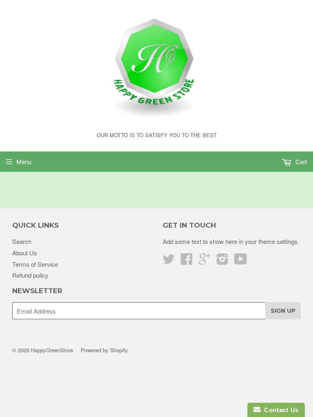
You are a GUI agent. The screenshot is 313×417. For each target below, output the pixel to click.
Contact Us (279, 409)
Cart (300, 161)
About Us (24, 252)
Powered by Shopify (104, 350)
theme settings (278, 241)
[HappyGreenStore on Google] (204, 261)
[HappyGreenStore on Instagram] (222, 261)
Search (21, 241)
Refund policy (30, 275)
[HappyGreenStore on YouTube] (240, 261)
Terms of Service (35, 264)
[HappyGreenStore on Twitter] (169, 261)
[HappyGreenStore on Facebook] (187, 261)
